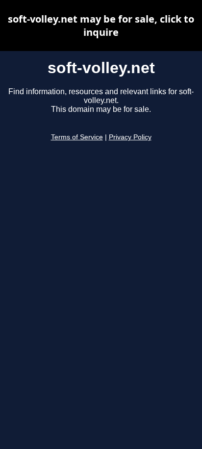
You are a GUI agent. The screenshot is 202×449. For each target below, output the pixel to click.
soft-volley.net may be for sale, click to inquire (101, 25)
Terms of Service (77, 137)
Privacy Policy (130, 137)
